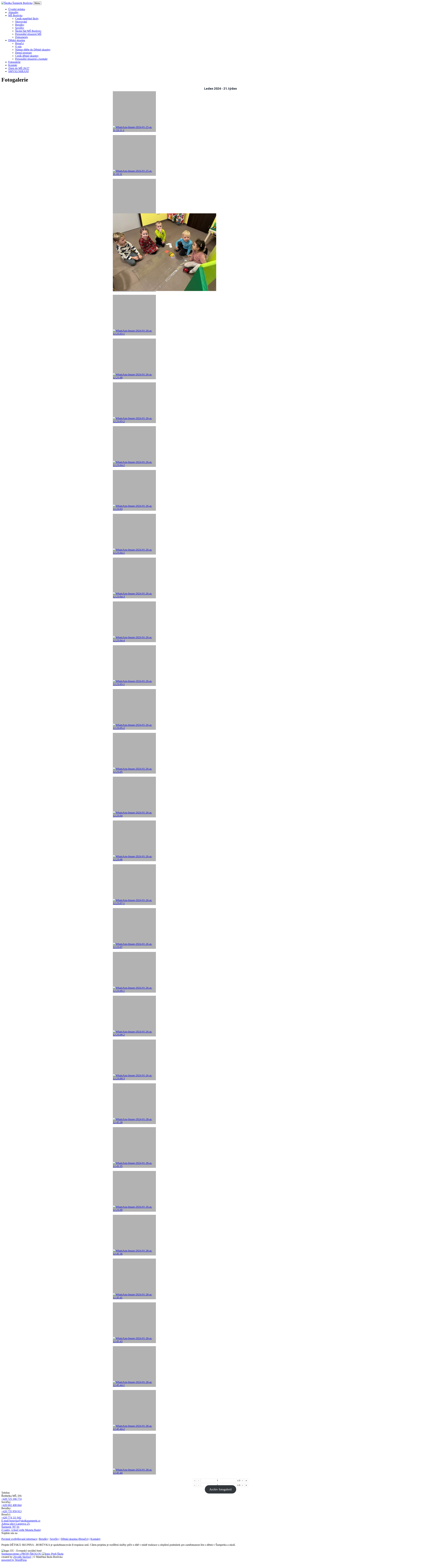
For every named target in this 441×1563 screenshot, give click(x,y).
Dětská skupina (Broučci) (75, 1538)
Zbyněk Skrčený (22, 1556)
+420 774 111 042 (11, 1517)
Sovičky (54, 1538)
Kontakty (95, 1538)
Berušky (43, 1538)
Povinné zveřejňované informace (19, 1538)
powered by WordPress (14, 1560)
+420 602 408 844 (11, 1505)
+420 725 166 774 (11, 1498)
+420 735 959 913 (11, 1511)
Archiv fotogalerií (220, 1489)
